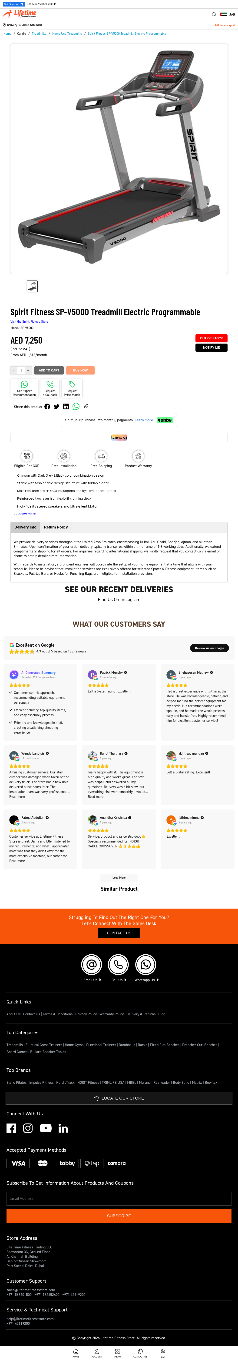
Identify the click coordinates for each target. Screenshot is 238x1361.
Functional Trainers (101, 1044)
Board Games (17, 1051)
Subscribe (119, 1216)
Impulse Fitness (41, 1082)
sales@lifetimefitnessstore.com (31, 1289)
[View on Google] (92, 674)
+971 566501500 (19, 1294)
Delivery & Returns (140, 1014)
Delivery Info (25, 527)
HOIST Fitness (88, 1082)
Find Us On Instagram (119, 599)
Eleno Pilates (17, 1082)
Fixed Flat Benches (165, 1044)
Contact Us (119, 933)
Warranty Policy (111, 1014)
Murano (145, 1082)
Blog (161, 1014)
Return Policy (56, 527)
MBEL (132, 1082)
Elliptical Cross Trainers (44, 1044)
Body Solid (181, 1082)
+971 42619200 (74, 1294)
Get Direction (11, 4)
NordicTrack (66, 1082)
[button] (227, 14)
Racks (143, 1044)
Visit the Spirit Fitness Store (29, 321)
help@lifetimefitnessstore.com (30, 1318)
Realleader (162, 1082)
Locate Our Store (123, 1098)
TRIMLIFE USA (113, 1082)
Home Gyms (74, 1044)
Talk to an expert (225, 25)
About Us (13, 1014)
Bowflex (211, 1082)
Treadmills (15, 1044)
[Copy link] (86, 406)
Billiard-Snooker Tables (48, 1051)
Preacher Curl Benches (200, 1044)
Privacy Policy (86, 1014)
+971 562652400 (47, 1294)
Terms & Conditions (58, 1014)
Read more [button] (17, 796)
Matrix (197, 1082)
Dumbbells (127, 1044)
